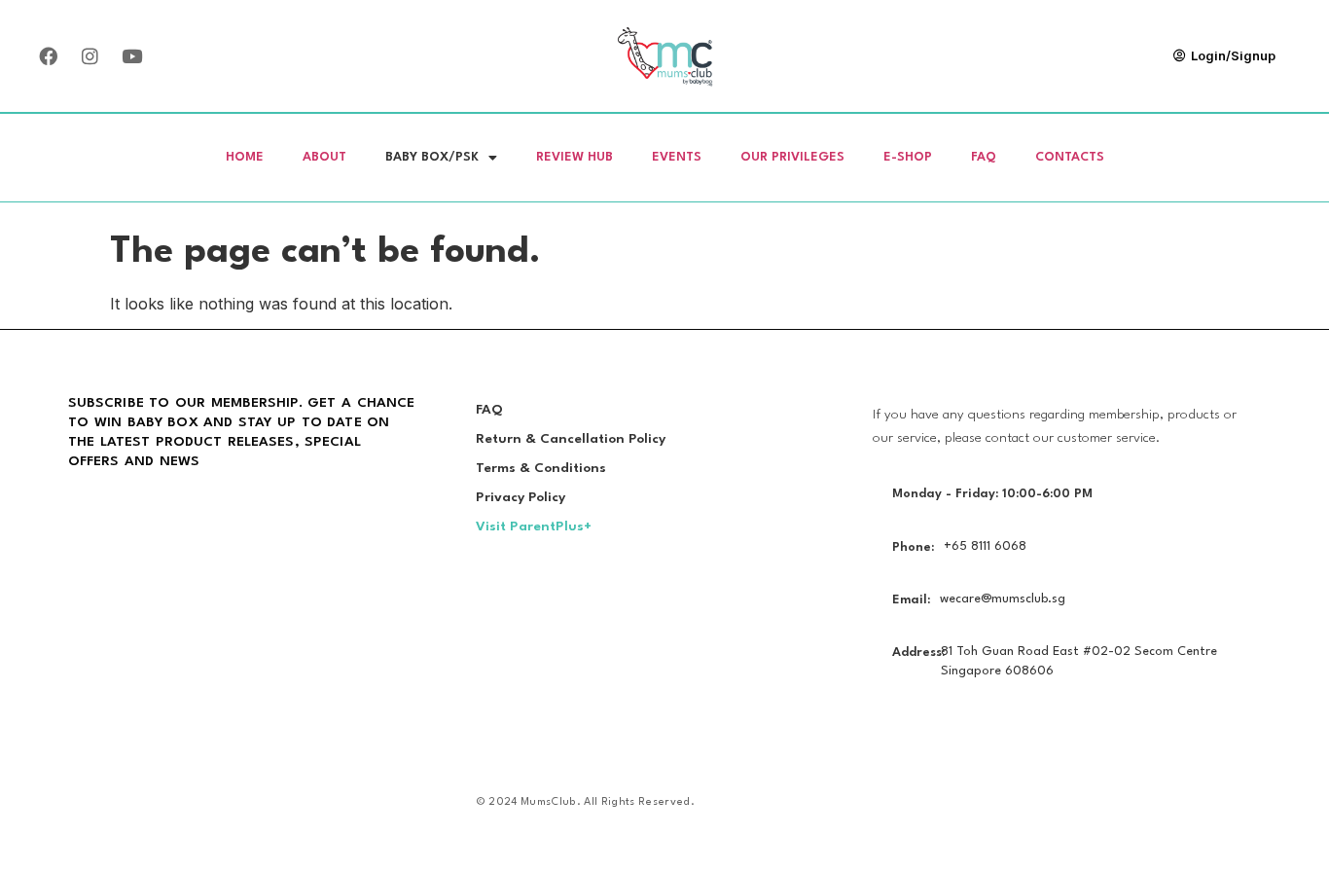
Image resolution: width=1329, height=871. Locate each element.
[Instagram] (89, 55)
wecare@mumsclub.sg (1002, 599)
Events (676, 157)
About (324, 157)
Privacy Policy (520, 497)
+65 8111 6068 (985, 546)
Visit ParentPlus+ (534, 526)
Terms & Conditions (541, 468)
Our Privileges (792, 157)
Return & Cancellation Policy (570, 439)
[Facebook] (47, 55)
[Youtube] (131, 55)
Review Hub (574, 157)
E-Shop (907, 157)
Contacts (1069, 157)
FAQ (983, 157)
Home (245, 157)
